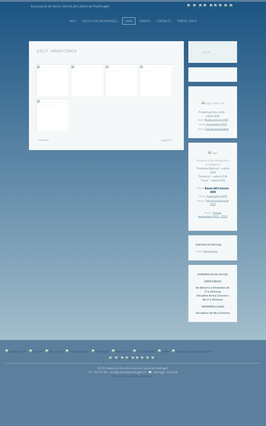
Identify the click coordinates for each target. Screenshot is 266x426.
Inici (72, 21)
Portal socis (187, 21)
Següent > (167, 140)
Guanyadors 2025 (216, 124)
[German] (207, 5)
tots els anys (210, 251)
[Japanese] (216, 5)
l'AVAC (128, 21)
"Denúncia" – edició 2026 (212, 176)
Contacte (164, 21)
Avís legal (159, 372)
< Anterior (43, 140)
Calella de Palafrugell (100, 21)
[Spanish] (232, 5)
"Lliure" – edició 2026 (212, 180)
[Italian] (212, 5)
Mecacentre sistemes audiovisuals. (133, 376)
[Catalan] (190, 5)
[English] (196, 5)
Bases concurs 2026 (216, 120)
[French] (201, 5)
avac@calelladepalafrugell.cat (128, 372)
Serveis (145, 21)
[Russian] (227, 5)
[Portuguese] (221, 5)
